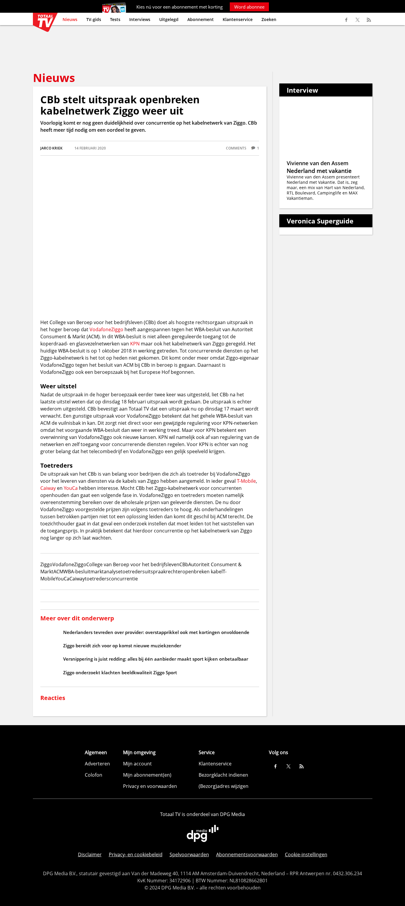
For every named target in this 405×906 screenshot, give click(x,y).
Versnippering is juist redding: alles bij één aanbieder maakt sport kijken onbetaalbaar (155, 659)
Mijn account (137, 763)
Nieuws (70, 19)
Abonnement (200, 19)
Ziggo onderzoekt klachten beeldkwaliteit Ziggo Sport (120, 672)
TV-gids (93, 19)
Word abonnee (249, 7)
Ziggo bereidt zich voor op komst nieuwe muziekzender (122, 645)
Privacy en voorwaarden (150, 786)
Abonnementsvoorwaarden (247, 854)
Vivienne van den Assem (317, 163)
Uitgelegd (168, 19)
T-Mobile (246, 481)
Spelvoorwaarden (189, 854)
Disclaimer (90, 854)
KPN (135, 343)
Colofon (93, 775)
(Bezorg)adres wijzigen (223, 786)
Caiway (48, 488)
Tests (115, 19)
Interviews (139, 19)
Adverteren (97, 763)
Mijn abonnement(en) (147, 775)
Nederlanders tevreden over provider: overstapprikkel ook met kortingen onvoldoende (156, 632)
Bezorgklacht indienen (223, 775)
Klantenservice (238, 19)
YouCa (71, 488)
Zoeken (269, 19)
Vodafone (100, 329)
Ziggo (117, 329)
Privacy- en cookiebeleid (135, 854)
